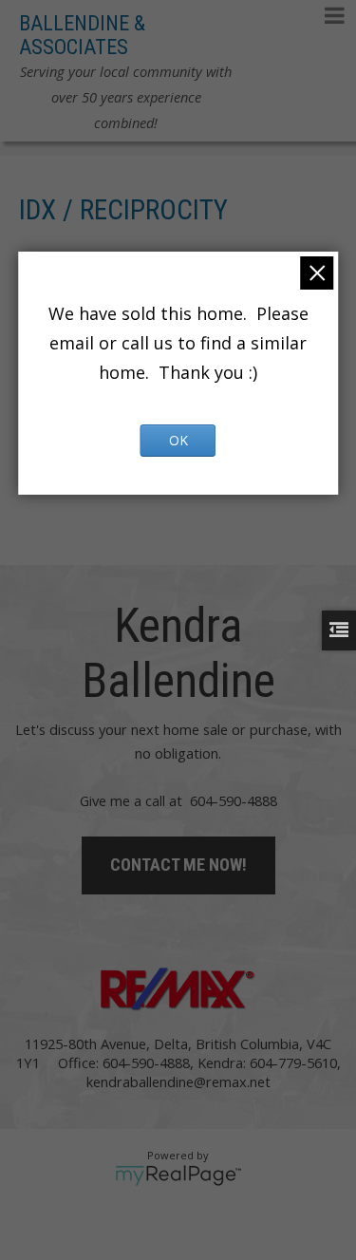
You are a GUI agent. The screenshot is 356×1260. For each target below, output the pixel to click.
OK (178, 440)
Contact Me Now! (178, 864)
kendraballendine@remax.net (178, 1081)
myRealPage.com (178, 1175)
